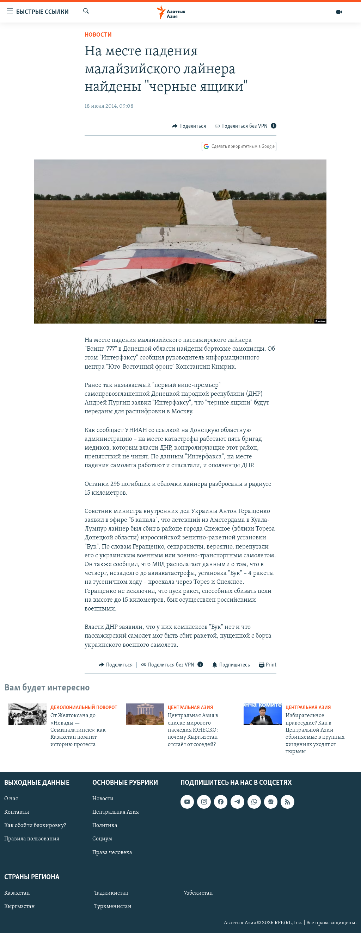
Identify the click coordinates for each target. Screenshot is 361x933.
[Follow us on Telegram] (237, 801)
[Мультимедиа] (339, 12)
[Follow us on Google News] (270, 801)
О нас (11, 799)
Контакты (16, 812)
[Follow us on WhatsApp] (254, 801)
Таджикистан (111, 893)
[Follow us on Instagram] (203, 801)
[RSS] (287, 801)
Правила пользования (31, 839)
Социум (102, 839)
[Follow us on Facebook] (220, 801)
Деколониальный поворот (83, 707)
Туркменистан (112, 906)
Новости (98, 35)
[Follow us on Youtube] (187, 801)
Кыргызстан (19, 906)
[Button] (189, 126)
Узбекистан (198, 893)
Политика (104, 825)
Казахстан (17, 893)
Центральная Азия (190, 707)
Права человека (112, 852)
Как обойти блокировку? (35, 825)
